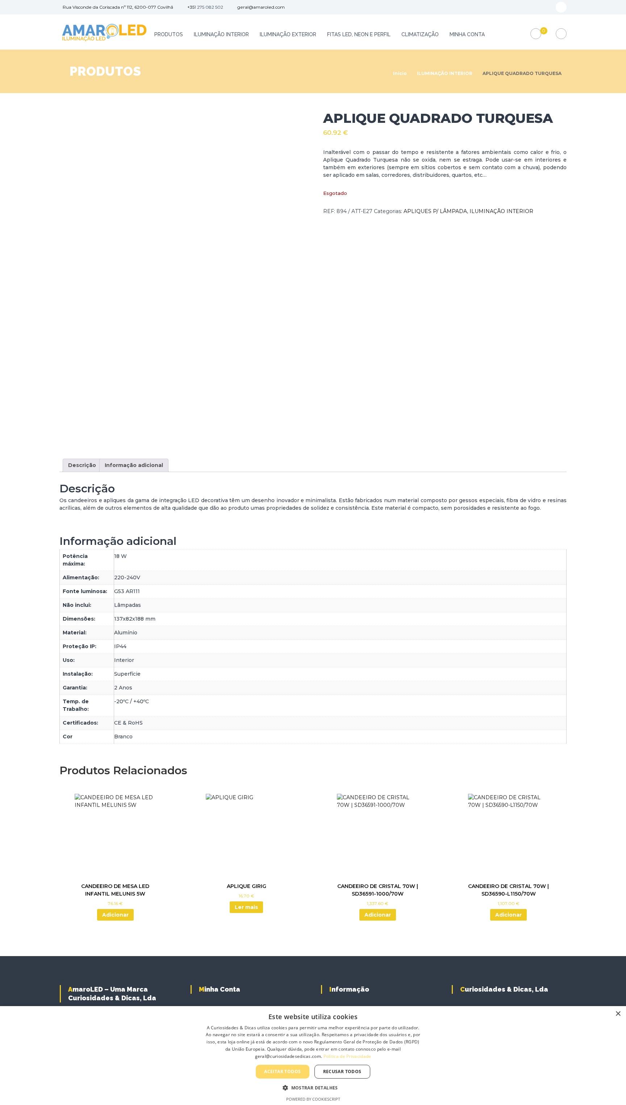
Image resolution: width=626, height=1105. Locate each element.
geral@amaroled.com (261, 7)
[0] (536, 34)
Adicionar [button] (115, 915)
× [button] (618, 1014)
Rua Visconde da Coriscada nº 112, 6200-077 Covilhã (118, 7)
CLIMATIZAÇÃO (420, 34)
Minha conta (467, 34)
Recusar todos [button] (342, 1071)
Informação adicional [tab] (134, 465)
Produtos (168, 34)
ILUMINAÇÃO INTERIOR (221, 34)
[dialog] (313, 1055)
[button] (313, 1087)
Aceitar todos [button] (282, 1071)
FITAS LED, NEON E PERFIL (359, 34)
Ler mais (246, 907)
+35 (191, 7)
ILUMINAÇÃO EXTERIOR (288, 34)
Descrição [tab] (82, 465)
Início (400, 73)
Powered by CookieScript (313, 1099)
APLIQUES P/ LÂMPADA (435, 211)
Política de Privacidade (347, 1056)
